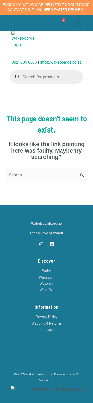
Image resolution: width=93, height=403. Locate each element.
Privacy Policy (46, 317)
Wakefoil (46, 290)
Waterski (46, 283)
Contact (46, 330)
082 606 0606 (24, 62)
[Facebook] (52, 244)
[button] (77, 23)
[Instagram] (41, 244)
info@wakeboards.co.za (61, 62)
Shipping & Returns (47, 323)
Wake (46, 271)
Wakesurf (46, 277)
